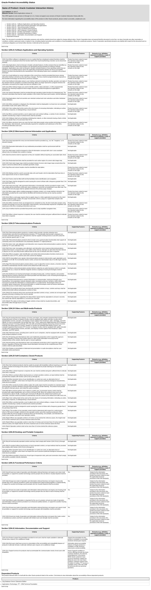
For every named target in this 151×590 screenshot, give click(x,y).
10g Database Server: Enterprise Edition (14, 581)
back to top (5, 46)
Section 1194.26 (11, 32)
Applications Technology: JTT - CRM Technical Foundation (19, 584)
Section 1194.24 (11, 28)
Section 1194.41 (11, 35)
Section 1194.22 (11, 25)
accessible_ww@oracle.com (76, 19)
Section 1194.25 (11, 30)
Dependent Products (13, 36)
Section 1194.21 (11, 24)
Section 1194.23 (11, 27)
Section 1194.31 (11, 33)
